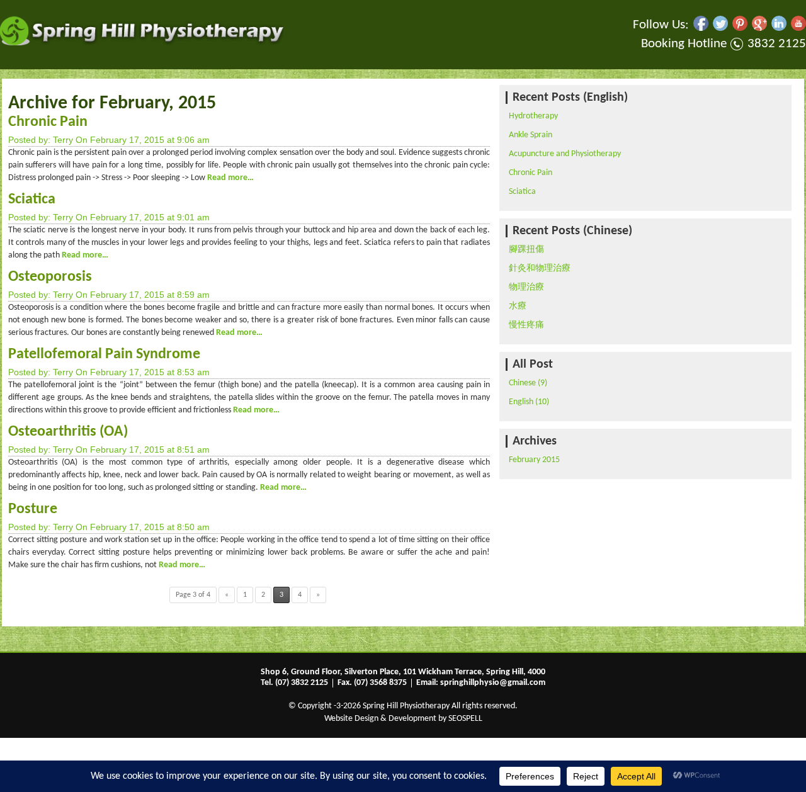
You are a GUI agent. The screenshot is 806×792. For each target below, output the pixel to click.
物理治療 (526, 287)
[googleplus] (759, 28)
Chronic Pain (48, 122)
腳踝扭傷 (526, 249)
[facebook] (700, 28)
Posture (32, 509)
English (521, 402)
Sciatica (31, 199)
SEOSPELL (465, 718)
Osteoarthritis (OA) (68, 431)
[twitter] (720, 28)
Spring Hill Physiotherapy (406, 706)
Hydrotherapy (533, 116)
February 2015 (534, 460)
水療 (517, 306)
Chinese (522, 383)
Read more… (229, 178)
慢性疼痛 (526, 325)
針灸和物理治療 (539, 268)
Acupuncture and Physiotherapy (565, 154)
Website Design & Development (380, 718)
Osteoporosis (50, 277)
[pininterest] (739, 28)
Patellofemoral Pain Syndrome (104, 354)
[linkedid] (778, 28)
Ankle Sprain (530, 135)
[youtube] (798, 28)
